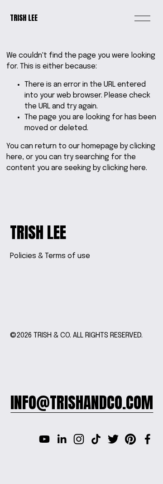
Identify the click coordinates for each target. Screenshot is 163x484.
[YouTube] (44, 439)
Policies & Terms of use (50, 256)
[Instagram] (78, 439)
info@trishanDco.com (81, 402)
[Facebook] (147, 439)
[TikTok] (96, 439)
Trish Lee (24, 17)
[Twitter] (113, 439)
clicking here (124, 168)
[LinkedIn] (61, 439)
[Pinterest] (130, 439)
